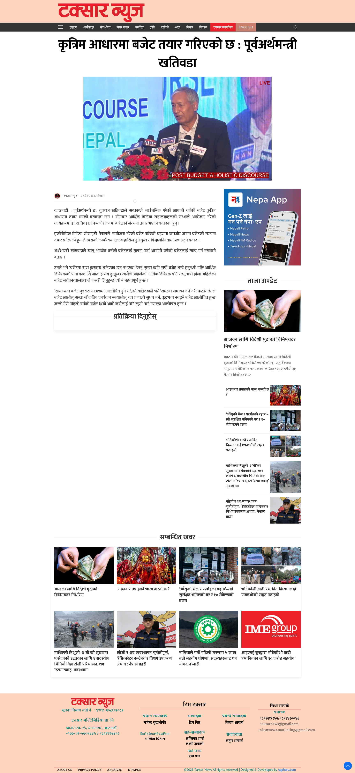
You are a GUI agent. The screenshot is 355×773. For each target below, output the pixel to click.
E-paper (134, 770)
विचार (189, 27)
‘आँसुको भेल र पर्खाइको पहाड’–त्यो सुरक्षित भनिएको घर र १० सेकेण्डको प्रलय (247, 419)
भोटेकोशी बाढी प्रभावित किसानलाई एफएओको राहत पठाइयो (245, 445)
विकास (203, 27)
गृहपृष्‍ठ (73, 27)
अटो (177, 27)
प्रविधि (165, 27)
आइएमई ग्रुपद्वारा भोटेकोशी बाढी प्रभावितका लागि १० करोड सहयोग (267, 655)
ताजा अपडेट (262, 281)
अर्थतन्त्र (88, 27)
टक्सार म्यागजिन (223, 27)
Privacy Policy (89, 770)
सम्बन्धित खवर (177, 537)
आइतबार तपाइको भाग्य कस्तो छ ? (247, 392)
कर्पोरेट (139, 27)
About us (64, 770)
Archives (114, 770)
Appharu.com (287, 770)
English (246, 27)
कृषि (152, 27)
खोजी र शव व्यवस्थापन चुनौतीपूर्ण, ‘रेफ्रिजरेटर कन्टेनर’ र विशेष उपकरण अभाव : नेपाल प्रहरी (247, 509)
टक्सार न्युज (70, 196)
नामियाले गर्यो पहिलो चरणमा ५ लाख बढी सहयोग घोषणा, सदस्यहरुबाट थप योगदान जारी (208, 658)
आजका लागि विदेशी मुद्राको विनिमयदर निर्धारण (260, 343)
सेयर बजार (123, 27)
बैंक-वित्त (105, 27)
